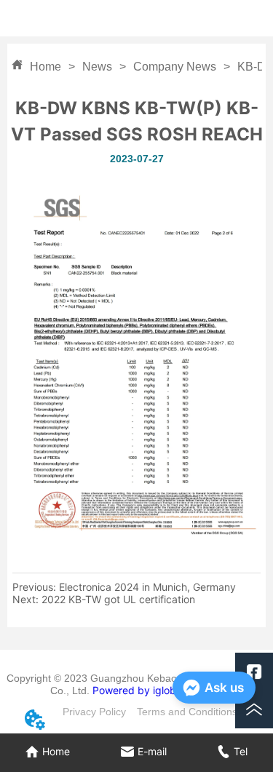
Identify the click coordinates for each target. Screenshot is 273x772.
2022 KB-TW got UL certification (118, 599)
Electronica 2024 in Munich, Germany (147, 587)
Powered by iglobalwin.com (157, 690)
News (97, 66)
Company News (174, 66)
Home (45, 66)
